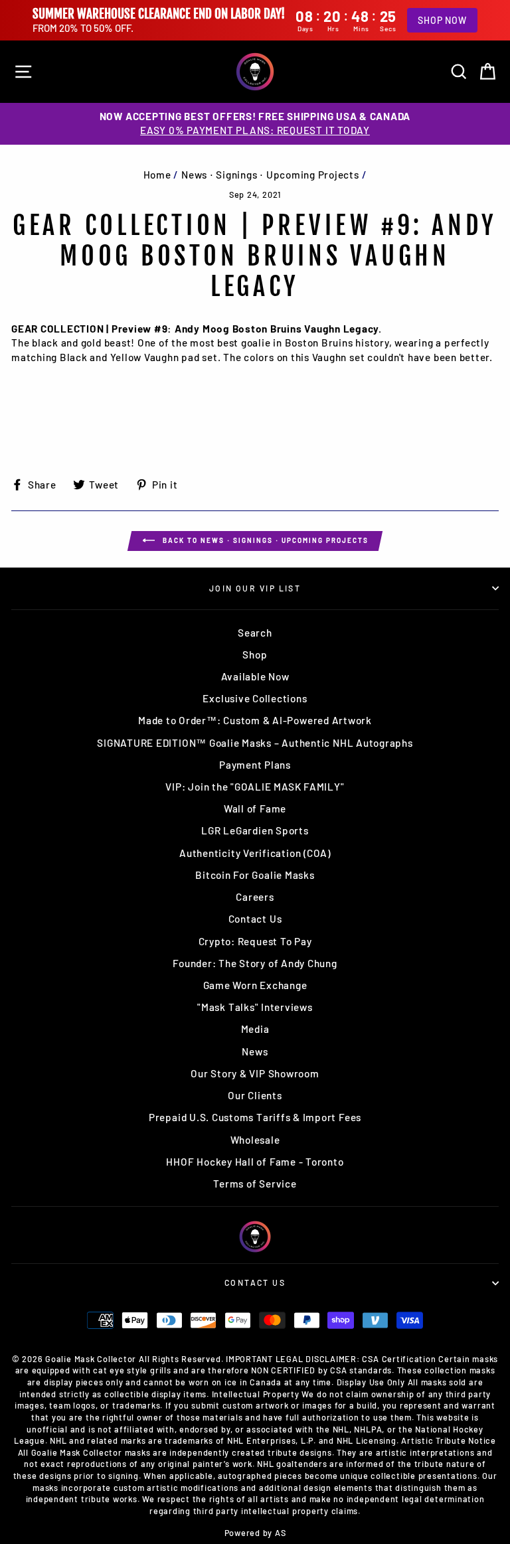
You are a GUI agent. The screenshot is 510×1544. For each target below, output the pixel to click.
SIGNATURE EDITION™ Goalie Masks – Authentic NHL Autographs (254, 743)
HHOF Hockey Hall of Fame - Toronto (254, 1162)
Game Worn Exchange (255, 985)
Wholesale (255, 1140)
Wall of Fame (255, 808)
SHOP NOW (442, 20)
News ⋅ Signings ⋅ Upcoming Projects (270, 175)
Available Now (255, 676)
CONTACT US (255, 1282)
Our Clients (255, 1095)
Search (255, 633)
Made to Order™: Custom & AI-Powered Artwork (255, 720)
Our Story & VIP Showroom (255, 1073)
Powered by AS (255, 1532)
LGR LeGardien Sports (254, 830)
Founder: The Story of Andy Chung (255, 963)
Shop (254, 654)
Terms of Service (254, 1184)
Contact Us (255, 919)
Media (255, 1029)
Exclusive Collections (255, 698)
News (255, 1051)
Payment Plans (255, 765)
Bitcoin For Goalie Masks (254, 875)
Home (157, 175)
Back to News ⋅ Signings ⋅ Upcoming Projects (264, 540)
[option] (255, 124)
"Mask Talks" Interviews (255, 1007)
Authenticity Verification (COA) (255, 853)
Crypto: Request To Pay (255, 941)
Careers (255, 897)
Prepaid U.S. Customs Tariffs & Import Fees (255, 1117)
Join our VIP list (255, 588)
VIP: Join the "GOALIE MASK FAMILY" (254, 787)
